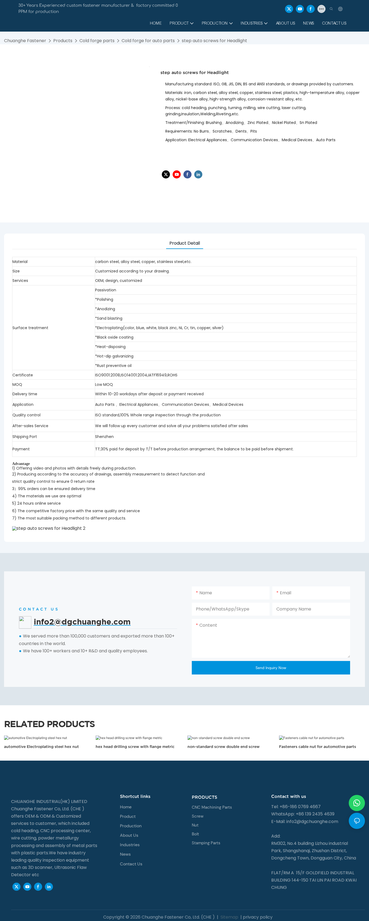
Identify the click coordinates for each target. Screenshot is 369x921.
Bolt (195, 834)
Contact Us (131, 864)
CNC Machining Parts (212, 807)
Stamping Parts (206, 843)
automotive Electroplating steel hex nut (41, 746)
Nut (195, 825)
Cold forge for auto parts (148, 41)
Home (126, 807)
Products (62, 41)
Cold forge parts (97, 41)
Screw (197, 816)
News (125, 854)
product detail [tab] (184, 243)
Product (128, 816)
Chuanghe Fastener (25, 41)
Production (131, 826)
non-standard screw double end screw (223, 746)
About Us (129, 835)
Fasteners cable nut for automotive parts (317, 746)
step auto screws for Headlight (214, 41)
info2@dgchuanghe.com (312, 821)
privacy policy (258, 917)
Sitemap (228, 917)
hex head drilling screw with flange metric (135, 746)
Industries (130, 845)
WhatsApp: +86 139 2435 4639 (302, 814)
